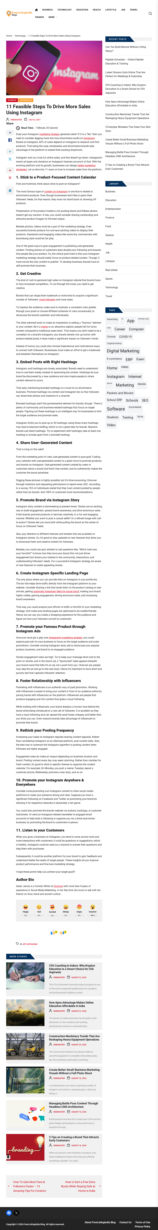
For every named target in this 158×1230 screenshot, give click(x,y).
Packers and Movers (120, 393)
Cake (109, 328)
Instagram (89, 138)
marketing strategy (49, 134)
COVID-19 (125, 337)
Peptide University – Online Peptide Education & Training (124, 61)
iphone (109, 383)
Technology (64, 9)
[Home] (36, 9)
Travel (134, 9)
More (52, 17)
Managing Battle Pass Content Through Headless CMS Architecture (73, 1105)
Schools (132, 400)
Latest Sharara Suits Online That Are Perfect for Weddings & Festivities (125, 74)
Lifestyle (110, 9)
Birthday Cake (143, 319)
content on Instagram (56, 191)
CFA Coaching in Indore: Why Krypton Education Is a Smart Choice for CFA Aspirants (72, 969)
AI (122, 319)
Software (116, 409)
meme (44, 326)
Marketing (125, 385)
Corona (111, 336)
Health (97, 9)
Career (120, 329)
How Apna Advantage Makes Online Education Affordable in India (71, 1004)
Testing (127, 417)
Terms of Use (142, 1222)
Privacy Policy (142, 1226)
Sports (108, 278)
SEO (145, 400)
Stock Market (135, 407)
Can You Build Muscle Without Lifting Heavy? (125, 48)
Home (112, 368)
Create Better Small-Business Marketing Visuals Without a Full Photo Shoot (74, 1071)
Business (47, 9)
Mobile (142, 384)
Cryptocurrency (114, 343)
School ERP (114, 400)
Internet (134, 376)
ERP (129, 359)
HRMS (124, 367)
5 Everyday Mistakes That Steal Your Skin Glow (128, 128)
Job (123, 9)
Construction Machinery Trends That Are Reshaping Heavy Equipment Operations (74, 1038)
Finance (39, 17)
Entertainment (113, 208)
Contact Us (125, 1222)
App (24, 944)
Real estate (111, 270)
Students (112, 417)
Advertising (112, 319)
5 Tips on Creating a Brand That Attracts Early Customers (127, 166)
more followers (47, 299)
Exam (140, 359)
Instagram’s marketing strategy (65, 637)
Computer (136, 329)
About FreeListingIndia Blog (100, 1222)
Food (108, 226)
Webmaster (16, 120)
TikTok (140, 416)
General (109, 235)
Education (82, 9)
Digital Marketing (123, 350)
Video (111, 425)
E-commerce (114, 358)
